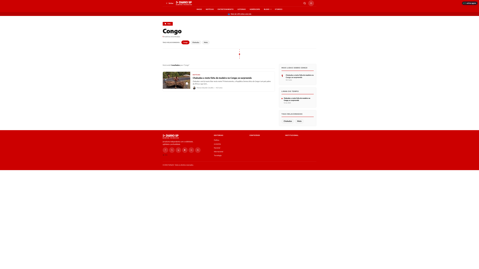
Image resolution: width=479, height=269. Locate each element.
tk (198, 150)
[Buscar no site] (304, 3)
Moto (206, 42)
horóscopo (255, 9)
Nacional (217, 148)
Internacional (218, 152)
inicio (199, 9)
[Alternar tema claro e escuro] (311, 3)
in (191, 150)
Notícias (210, 9)
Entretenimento (225, 9)
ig (178, 150)
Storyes (278, 9)
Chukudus (195, 42)
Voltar (171, 3)
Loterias (242, 9)
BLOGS (266, 9)
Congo (185, 42)
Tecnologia (218, 155)
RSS (166, 155)
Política (216, 140)
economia (217, 144)
